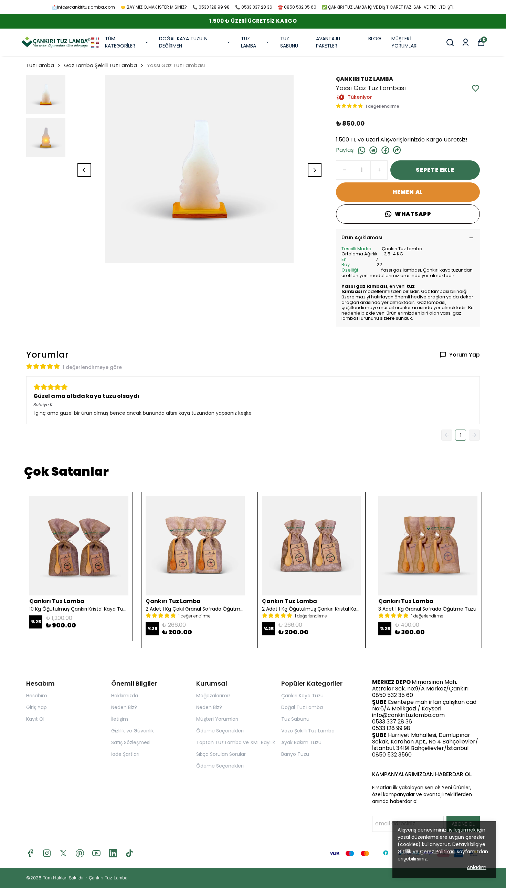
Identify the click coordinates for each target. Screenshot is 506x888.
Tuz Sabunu (295, 719)
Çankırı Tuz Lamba (108, 877)
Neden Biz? (124, 707)
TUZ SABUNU (289, 42)
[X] (63, 853)
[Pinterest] (80, 853)
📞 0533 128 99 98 (211, 7)
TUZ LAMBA (248, 42)
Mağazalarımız (213, 695)
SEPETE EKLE (435, 170)
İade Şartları (125, 754)
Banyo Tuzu (295, 754)
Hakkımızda (124, 695)
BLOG (374, 38)
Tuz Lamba (40, 65)
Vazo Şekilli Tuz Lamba (308, 730)
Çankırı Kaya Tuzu (302, 695)
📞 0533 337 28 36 (253, 7)
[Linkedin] (113, 853)
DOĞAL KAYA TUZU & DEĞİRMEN (183, 42)
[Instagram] (47, 853)
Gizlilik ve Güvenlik (132, 730)
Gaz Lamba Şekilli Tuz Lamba (100, 65)
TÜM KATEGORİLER (120, 42)
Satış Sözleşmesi (130, 742)
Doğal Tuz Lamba (302, 707)
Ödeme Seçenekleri (220, 730)
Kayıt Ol (35, 719)
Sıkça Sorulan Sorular (221, 754)
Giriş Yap (36, 707)
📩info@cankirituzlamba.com (83, 7)
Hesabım (36, 695)
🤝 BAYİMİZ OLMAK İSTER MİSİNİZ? (153, 7)
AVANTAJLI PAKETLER (328, 42)
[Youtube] (96, 853)
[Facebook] (30, 853)
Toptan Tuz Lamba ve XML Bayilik (235, 742)
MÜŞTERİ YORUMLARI (404, 42)
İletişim (119, 719)
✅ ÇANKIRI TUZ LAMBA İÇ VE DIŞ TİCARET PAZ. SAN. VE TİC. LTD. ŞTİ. (388, 7)
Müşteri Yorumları (217, 719)
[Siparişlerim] (465, 42)
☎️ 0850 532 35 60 (297, 7)
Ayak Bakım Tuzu (301, 742)
